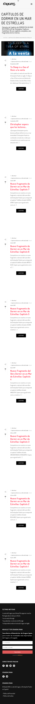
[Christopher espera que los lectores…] (17, 105)
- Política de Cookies (7, 696)
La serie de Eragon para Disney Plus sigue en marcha (16, 613)
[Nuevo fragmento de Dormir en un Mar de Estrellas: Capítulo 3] (17, 417)
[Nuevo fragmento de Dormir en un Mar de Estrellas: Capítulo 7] (17, 165)
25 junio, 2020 (13, 495)
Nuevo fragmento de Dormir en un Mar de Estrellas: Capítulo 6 (20, 249)
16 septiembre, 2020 (14, 64)
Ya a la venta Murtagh (8, 618)
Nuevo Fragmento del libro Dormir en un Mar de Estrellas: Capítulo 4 (21, 375)
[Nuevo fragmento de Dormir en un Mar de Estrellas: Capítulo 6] (17, 227)
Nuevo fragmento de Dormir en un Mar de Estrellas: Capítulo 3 (20, 439)
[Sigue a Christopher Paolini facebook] (3, 666)
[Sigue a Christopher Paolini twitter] (10, 666)
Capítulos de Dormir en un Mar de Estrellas (19, 61)
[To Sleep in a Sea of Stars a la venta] (17, 48)
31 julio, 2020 (12, 180)
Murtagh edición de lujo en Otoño (11, 616)
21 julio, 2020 (12, 243)
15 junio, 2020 (13, 557)
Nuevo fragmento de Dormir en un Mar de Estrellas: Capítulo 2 (20, 501)
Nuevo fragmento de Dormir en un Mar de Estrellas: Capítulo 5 (20, 311)
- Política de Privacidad (8, 693)
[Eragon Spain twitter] (7, 676)
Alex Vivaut (14, 59)
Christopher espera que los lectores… (19, 125)
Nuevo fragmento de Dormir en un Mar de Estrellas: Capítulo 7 (20, 186)
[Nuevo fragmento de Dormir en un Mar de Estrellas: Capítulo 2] (17, 480)
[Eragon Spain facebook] (3, 676)
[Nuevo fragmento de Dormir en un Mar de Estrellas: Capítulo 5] (17, 290)
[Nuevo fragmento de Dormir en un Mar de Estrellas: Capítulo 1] (17, 542)
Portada (5, 37)
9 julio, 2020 (12, 367)
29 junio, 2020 (13, 433)
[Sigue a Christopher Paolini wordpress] (14, 666)
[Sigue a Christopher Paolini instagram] (7, 666)
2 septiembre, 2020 (14, 121)
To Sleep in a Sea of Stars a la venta (19, 68)
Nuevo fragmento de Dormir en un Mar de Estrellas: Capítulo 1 (20, 563)
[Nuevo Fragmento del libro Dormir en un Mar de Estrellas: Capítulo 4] (17, 352)
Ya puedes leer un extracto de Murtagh (12, 621)
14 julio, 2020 (12, 305)
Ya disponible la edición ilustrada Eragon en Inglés (15, 623)
